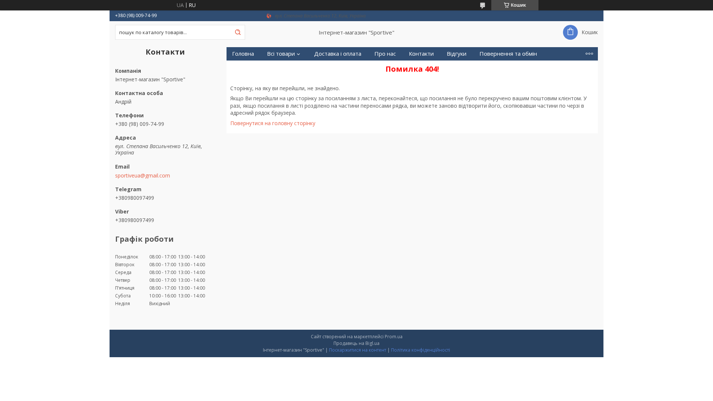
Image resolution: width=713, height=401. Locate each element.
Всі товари (281, 53)
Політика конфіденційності (420, 350)
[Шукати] (237, 32)
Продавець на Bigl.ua (356, 343)
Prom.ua (394, 336)
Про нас (385, 53)
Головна (243, 53)
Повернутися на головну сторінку (272, 123)
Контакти (421, 53)
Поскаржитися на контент (357, 350)
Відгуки (456, 53)
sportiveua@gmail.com (142, 175)
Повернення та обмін (508, 53)
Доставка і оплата (337, 53)
